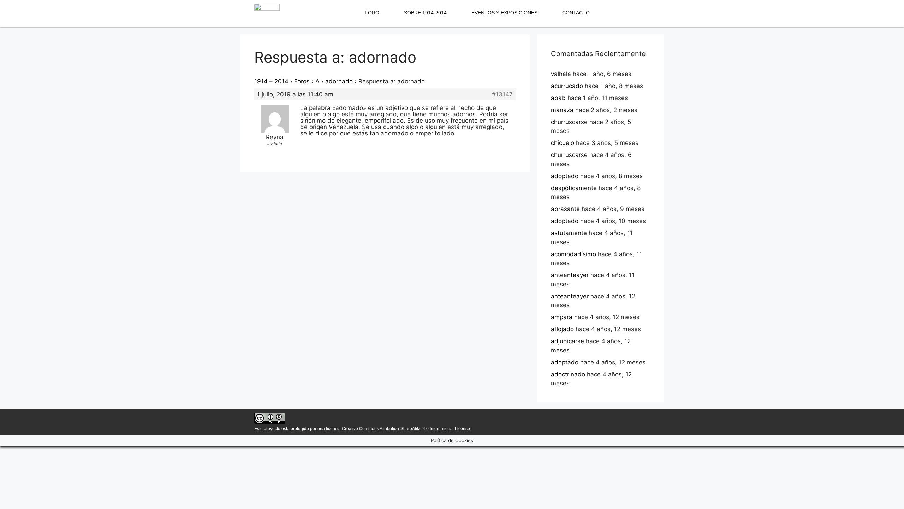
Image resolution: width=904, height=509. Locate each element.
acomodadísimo (573, 254)
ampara (561, 317)
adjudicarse (567, 341)
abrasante (565, 208)
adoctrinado (568, 374)
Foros (302, 81)
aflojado (562, 329)
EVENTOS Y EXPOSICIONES (504, 13)
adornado (339, 81)
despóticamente (574, 188)
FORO (372, 13)
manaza (562, 109)
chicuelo (562, 142)
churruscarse (569, 121)
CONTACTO (576, 13)
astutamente (569, 232)
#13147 (502, 94)
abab (558, 97)
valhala (561, 73)
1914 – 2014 (271, 81)
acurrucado (567, 85)
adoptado (564, 176)
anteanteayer (570, 275)
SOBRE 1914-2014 (425, 13)
